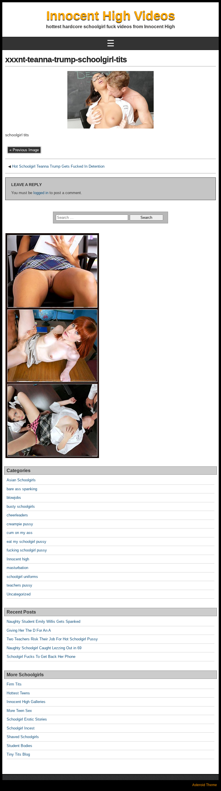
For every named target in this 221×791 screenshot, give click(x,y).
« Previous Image (24, 150)
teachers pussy (19, 585)
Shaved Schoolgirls (23, 737)
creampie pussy (20, 524)
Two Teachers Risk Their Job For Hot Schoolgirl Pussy (52, 639)
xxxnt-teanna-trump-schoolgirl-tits (66, 59)
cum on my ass (20, 532)
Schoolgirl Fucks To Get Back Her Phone (41, 656)
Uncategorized (19, 594)
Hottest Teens (18, 693)
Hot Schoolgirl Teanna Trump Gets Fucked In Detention (58, 166)
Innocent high (18, 559)
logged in (40, 193)
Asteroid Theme (204, 785)
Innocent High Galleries (26, 702)
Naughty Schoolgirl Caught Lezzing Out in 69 (44, 648)
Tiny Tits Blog (18, 754)
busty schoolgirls (21, 506)
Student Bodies (19, 746)
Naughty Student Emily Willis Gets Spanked (43, 621)
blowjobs (14, 497)
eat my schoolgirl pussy (26, 541)
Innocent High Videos (110, 15)
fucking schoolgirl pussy (27, 550)
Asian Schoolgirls (21, 480)
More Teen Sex (19, 710)
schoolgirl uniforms (22, 576)
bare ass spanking (22, 489)
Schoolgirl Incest (21, 728)
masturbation (17, 568)
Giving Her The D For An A (29, 630)
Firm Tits (14, 684)
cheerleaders (17, 515)
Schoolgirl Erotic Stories (27, 719)
